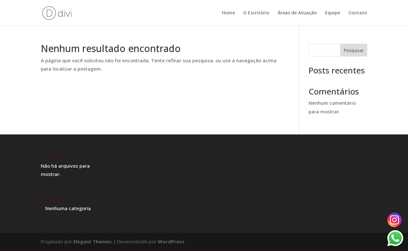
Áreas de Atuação (297, 13)
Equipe (332, 13)
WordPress (171, 241)
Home (228, 13)
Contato (357, 13)
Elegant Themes (92, 241)
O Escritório (256, 13)
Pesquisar (354, 50)
